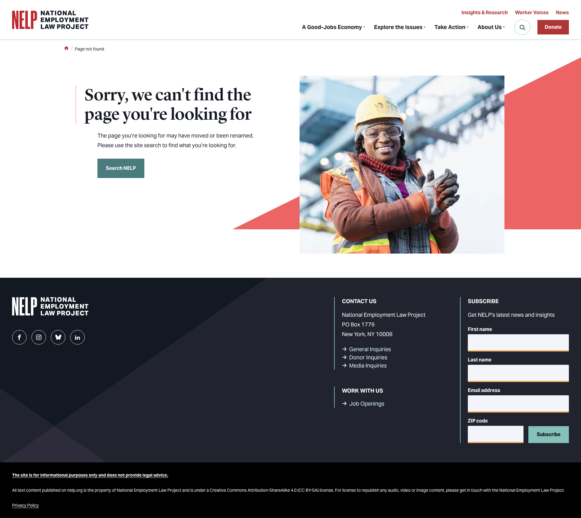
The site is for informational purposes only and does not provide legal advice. (90, 475)
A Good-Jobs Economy (332, 27)
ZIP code (478, 421)
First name (480, 329)
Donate (553, 27)
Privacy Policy (25, 505)
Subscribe (548, 434)
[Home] (66, 49)
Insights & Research (484, 12)
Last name (479, 360)
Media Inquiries (368, 365)
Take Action (450, 27)
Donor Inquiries (368, 357)
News (562, 12)
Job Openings (366, 403)
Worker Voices (532, 12)
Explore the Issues (398, 27)
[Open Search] (522, 27)
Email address (484, 390)
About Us (490, 27)
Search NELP (121, 168)
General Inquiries (370, 349)
